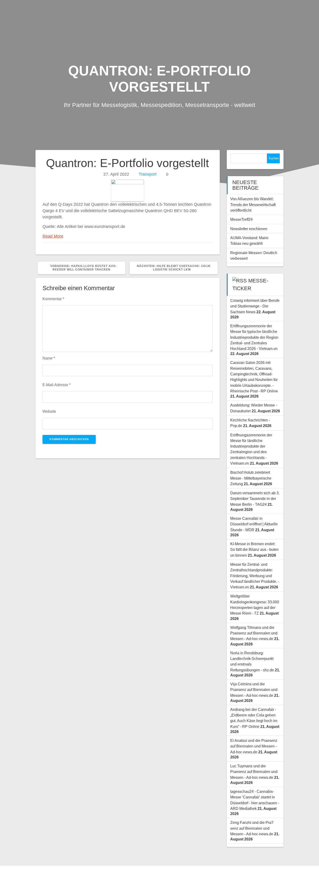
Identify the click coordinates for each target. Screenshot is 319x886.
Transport (147, 174)
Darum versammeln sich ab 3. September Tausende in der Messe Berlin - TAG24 (255, 498)
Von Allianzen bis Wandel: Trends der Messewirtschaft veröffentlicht (253, 204)
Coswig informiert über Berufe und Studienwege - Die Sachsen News (255, 306)
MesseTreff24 (241, 219)
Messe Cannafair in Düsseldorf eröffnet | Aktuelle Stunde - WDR (254, 524)
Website (49, 411)
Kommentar (53, 299)
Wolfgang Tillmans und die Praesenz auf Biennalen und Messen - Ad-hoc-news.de (253, 633)
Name (49, 358)
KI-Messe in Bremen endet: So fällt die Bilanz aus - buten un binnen (254, 549)
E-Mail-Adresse (57, 385)
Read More (53, 236)
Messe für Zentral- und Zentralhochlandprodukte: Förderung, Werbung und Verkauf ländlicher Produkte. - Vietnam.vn (254, 575)
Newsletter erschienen (248, 229)
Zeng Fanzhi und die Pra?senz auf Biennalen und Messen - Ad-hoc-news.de (251, 828)
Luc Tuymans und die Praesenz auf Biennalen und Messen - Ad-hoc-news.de (253, 771)
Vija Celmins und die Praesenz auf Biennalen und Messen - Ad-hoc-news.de (253, 689)
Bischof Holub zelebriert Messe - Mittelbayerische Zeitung (250, 478)
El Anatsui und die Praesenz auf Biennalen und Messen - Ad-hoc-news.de (253, 746)
